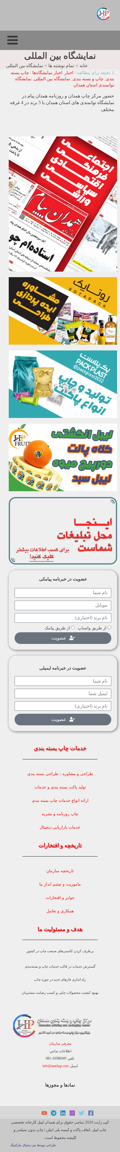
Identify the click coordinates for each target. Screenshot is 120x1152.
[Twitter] (81, 1113)
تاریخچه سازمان (60, 871)
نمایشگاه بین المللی (52, 78)
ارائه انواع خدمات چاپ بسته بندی (60, 800)
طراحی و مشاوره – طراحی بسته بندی (60, 774)
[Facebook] (91, 1113)
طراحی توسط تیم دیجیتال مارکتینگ (33, 1145)
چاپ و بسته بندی (88, 78)
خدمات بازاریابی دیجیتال (60, 827)
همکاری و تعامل (60, 911)
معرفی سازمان (60, 1043)
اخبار (69, 72)
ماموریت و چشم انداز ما (60, 884)
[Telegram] (54, 1113)
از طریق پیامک (57, 628)
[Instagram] (72, 1113)
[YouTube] (44, 1113)
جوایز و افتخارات (60, 897)
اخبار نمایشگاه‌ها (47, 72)
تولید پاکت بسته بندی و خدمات (60, 787)
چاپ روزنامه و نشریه (60, 814)
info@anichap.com (55, 1066)
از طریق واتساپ (92, 628)
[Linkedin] (63, 1113)
